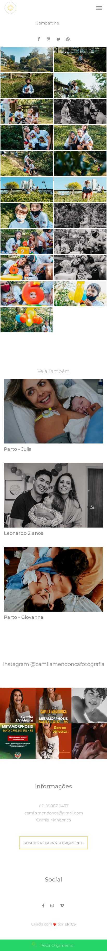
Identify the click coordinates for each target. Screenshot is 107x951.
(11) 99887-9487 (53, 805)
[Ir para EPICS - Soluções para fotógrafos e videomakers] (53, 924)
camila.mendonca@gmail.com (53, 812)
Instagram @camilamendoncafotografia (53, 664)
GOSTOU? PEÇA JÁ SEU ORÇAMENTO (53, 843)
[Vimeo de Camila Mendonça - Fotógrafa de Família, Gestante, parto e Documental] (62, 905)
